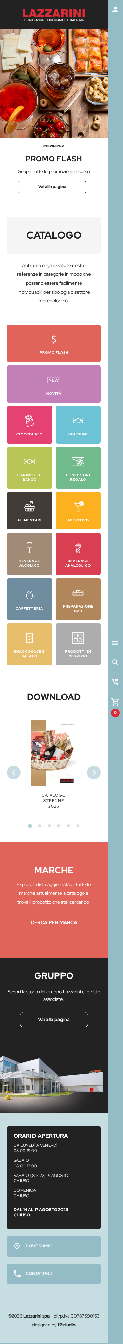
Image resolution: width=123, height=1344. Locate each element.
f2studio (67, 1325)
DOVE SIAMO (39, 1246)
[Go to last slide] (13, 772)
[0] (115, 700)
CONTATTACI (39, 1273)
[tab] (30, 826)
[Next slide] (94, 772)
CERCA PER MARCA (54, 922)
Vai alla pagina (52, 186)
